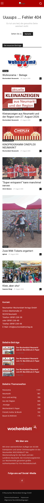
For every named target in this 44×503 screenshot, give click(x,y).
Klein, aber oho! (10, 285)
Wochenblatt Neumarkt (10, 78)
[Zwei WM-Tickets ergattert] (22, 221)
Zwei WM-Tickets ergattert (17, 250)
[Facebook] (22, 480)
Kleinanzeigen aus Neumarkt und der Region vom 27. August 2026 (20, 115)
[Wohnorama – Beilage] (22, 61)
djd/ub (4, 254)
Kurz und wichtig (8, 140)
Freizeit (5, 247)
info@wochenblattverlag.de (21, 327)
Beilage (5, 71)
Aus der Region (7, 281)
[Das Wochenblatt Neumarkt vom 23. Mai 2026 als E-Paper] (8, 350)
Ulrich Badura (7, 189)
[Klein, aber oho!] (22, 271)
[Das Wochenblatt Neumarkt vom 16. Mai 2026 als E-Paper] (8, 361)
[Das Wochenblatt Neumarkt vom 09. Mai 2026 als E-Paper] (8, 372)
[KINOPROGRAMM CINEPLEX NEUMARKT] (22, 134)
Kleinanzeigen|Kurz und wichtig (12, 109)
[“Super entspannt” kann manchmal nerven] (22, 168)
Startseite (28, 34)
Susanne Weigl (7, 289)
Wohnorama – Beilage (14, 75)
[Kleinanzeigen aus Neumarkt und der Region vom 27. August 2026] (22, 98)
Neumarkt (6, 178)
